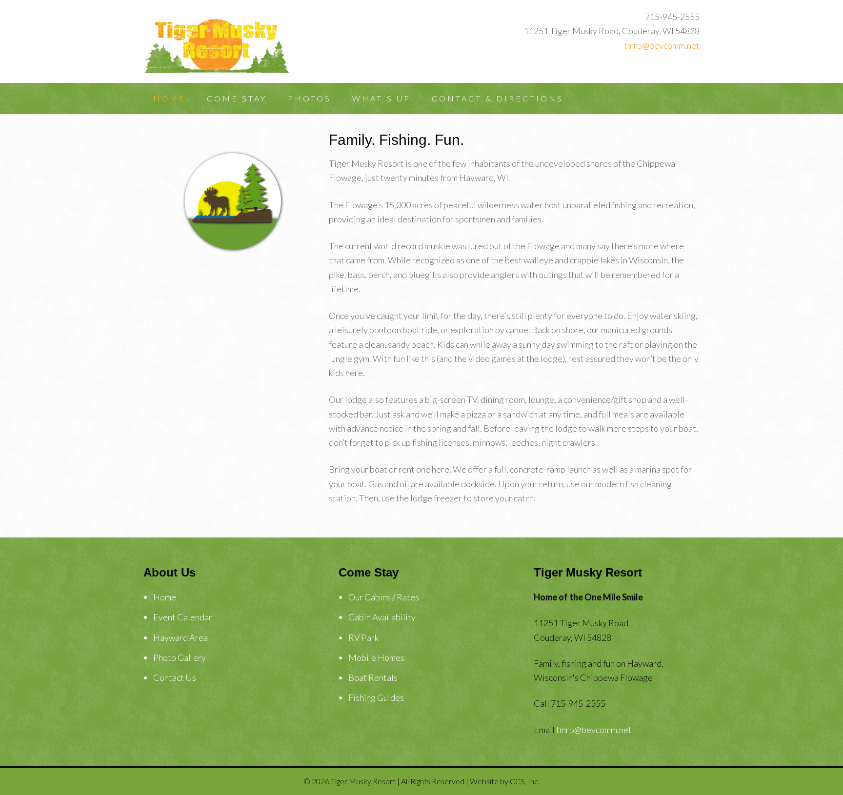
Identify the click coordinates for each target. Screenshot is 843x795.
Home (169, 98)
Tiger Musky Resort (221, 44)
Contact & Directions (497, 98)
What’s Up (381, 98)
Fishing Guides (376, 697)
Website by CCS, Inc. (505, 781)
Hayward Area (180, 637)
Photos (309, 98)
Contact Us (174, 677)
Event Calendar (182, 617)
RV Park (363, 637)
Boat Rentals (373, 677)
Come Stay (237, 98)
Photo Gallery (179, 657)
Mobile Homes (376, 657)
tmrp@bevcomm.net (662, 45)
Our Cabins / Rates (383, 597)
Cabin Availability (382, 617)
